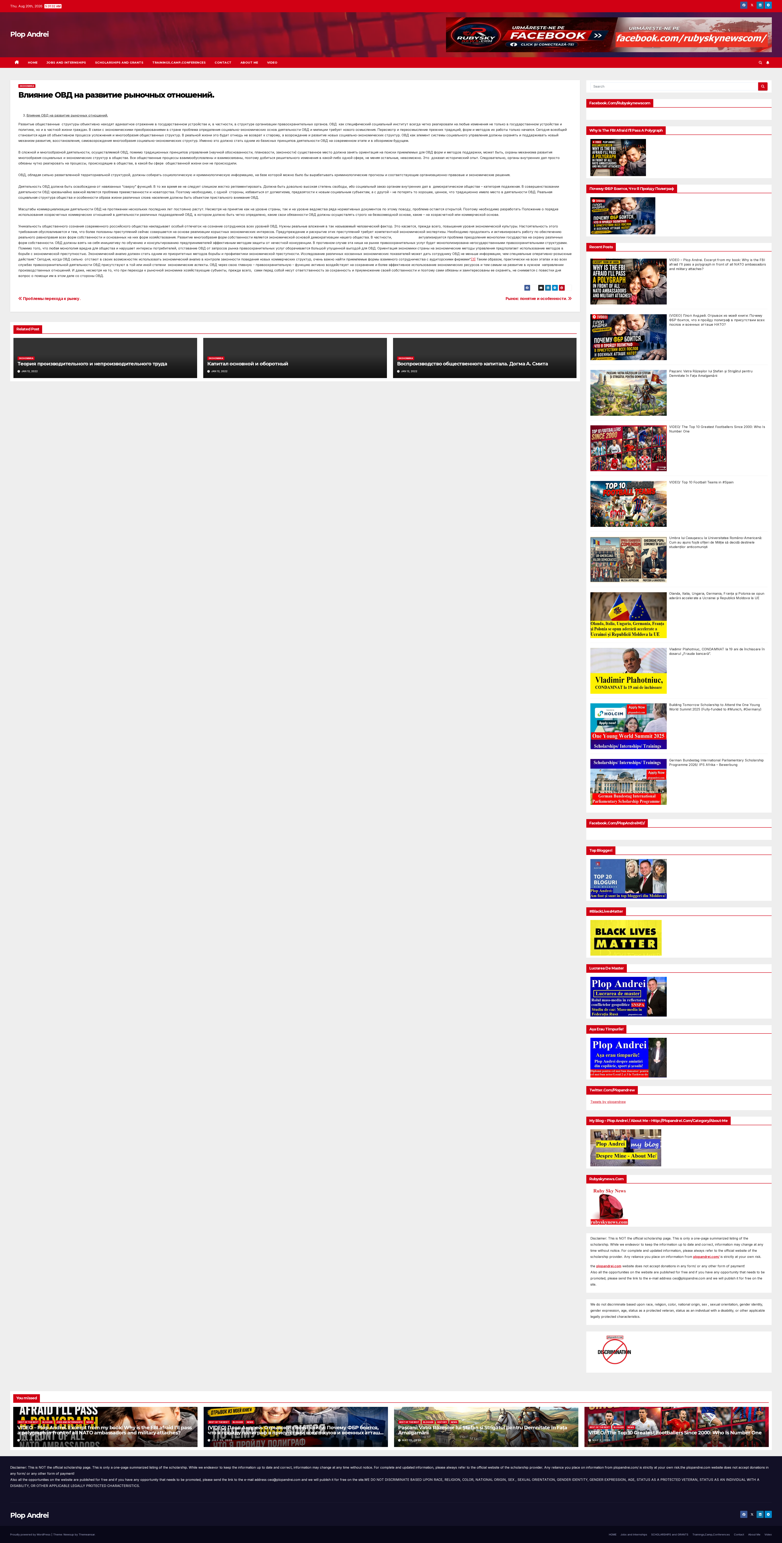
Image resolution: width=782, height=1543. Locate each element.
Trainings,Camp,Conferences (179, 62)
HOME (33, 62)
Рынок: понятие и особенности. (537, 298)
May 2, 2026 (601, 1440)
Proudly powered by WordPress (30, 1534)
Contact (223, 62)
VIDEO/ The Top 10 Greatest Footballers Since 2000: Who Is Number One (675, 1433)
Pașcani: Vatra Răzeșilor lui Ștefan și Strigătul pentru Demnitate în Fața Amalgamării (482, 1430)
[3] (473, 259)
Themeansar (87, 1534)
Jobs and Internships (66, 62)
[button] (760, 63)
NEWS (89, 1422)
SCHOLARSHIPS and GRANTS (119, 62)
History (442, 1422)
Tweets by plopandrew (608, 1102)
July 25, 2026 (31, 1440)
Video (272, 62)
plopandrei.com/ (706, 1257)
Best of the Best (28, 1422)
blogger (47, 1422)
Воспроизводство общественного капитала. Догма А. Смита (472, 364)
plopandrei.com (608, 1266)
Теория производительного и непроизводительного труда (92, 364)
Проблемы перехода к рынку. (51, 298)
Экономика (27, 86)
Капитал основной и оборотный (247, 364)
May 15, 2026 (411, 1440)
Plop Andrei (29, 34)
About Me (249, 62)
